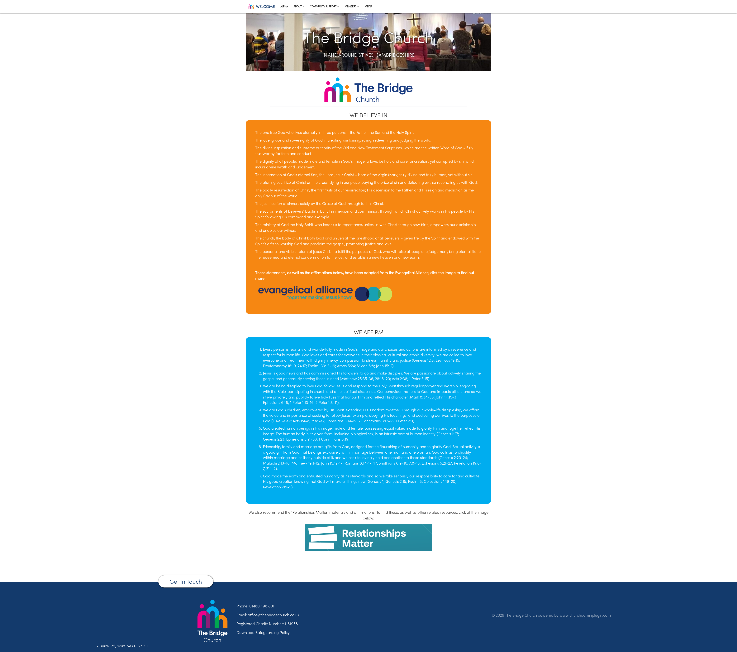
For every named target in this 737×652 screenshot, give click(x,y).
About (298, 6)
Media (368, 6)
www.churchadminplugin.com (585, 615)
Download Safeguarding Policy (263, 632)
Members (351, 6)
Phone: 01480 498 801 (255, 606)
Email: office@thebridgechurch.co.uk (267, 614)
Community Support (323, 6)
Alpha (284, 6)
